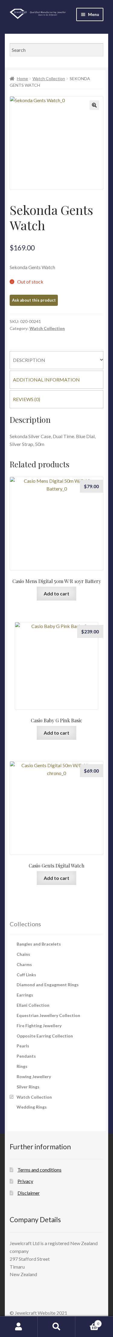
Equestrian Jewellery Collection (48, 1015)
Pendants (26, 1056)
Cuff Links (26, 974)
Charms (24, 964)
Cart (87, 1321)
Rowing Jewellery (34, 1076)
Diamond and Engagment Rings (48, 984)
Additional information (46, 379)
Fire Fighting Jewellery (39, 1025)
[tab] (56, 360)
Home (22, 78)
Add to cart (56, 593)
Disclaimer (28, 1193)
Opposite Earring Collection (45, 1035)
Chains (23, 954)
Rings (22, 1066)
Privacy (25, 1181)
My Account (19, 1327)
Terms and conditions (39, 1169)
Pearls (23, 1045)
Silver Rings (28, 1086)
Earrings (25, 994)
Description (29, 360)
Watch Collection (49, 78)
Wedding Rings (32, 1106)
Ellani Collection (33, 1005)
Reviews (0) (26, 399)
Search (56, 1327)
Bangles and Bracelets (39, 943)
